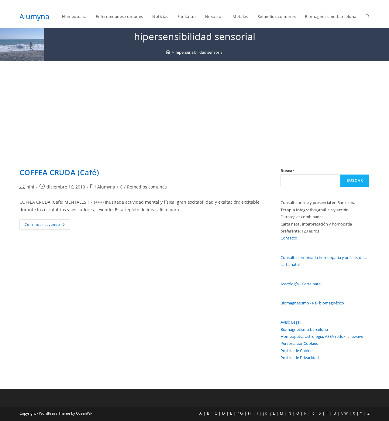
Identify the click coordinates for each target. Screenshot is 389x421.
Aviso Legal (291, 322)
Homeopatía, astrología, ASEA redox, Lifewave (322, 336)
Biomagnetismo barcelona (304, 329)
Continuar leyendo (47, 226)
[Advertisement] (194, 106)
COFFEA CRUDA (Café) (59, 172)
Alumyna (34, 16)
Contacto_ (290, 238)
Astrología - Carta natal (301, 284)
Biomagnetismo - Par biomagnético (312, 303)
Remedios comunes (147, 187)
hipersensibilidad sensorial (199, 52)
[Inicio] (168, 52)
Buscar (287, 170)
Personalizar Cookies (299, 343)
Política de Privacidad (300, 357)
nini (30, 187)
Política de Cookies (297, 350)
